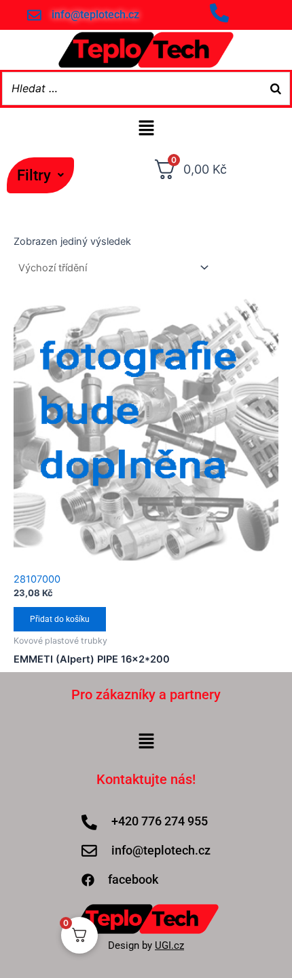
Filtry (34, 175)
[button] (40, 175)
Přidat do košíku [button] (60, 619)
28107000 (37, 579)
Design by (146, 945)
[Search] (275, 88)
